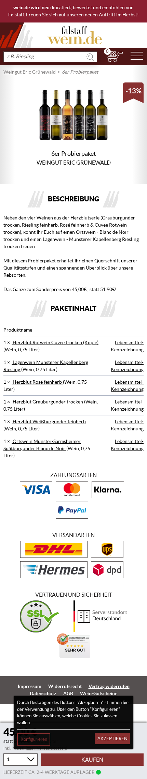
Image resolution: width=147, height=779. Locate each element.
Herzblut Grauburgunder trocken (48, 401)
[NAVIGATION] (137, 56)
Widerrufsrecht (65, 686)
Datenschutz (43, 693)
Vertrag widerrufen (109, 686)
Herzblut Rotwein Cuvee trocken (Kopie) (55, 342)
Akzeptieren (112, 738)
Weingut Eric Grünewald (29, 72)
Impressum (29, 686)
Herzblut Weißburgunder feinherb (49, 421)
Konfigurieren (34, 739)
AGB (68, 693)
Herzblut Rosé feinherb (37, 382)
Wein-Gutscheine (98, 693)
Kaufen (92, 760)
